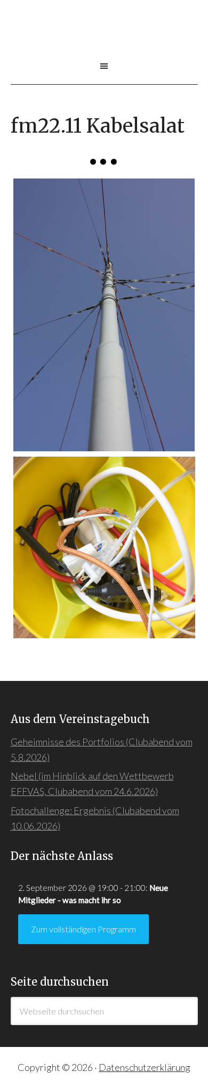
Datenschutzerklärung (144, 1067)
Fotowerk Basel (104, 37)
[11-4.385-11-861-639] (104, 547)
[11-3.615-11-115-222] (104, 314)
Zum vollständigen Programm (83, 929)
